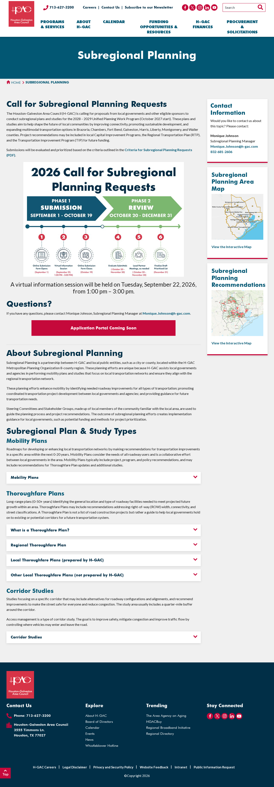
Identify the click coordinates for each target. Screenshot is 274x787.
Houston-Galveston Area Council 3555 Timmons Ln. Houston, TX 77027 (41, 730)
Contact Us (110, 7)
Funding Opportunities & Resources (158, 26)
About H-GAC (84, 24)
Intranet (181, 767)
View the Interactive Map (231, 247)
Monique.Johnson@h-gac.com (166, 313)
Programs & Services (52, 24)
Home (15, 83)
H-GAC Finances (203, 24)
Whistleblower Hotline (101, 746)
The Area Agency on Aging (166, 716)
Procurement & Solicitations (242, 26)
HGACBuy (154, 722)
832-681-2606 (221, 152)
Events (90, 734)
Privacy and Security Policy (113, 767)
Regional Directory (160, 734)
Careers (89, 7)
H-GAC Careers (44, 767)
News (89, 740)
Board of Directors (99, 722)
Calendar (114, 21)
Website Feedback (154, 767)
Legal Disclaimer (75, 767)
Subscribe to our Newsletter (149, 7)
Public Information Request (214, 767)
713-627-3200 (61, 7)
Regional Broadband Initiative (168, 728)
